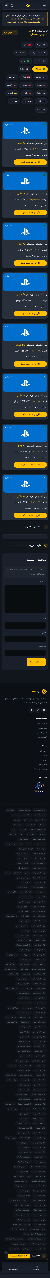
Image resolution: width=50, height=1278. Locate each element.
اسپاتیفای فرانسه (21, 979)
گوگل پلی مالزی (24, 1114)
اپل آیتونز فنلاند (40, 1205)
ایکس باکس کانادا (39, 1109)
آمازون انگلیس (40, 940)
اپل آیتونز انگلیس (39, 931)
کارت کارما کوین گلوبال (26, 849)
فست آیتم (27, 820)
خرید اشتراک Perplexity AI (15, 1239)
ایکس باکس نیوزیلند (38, 1142)
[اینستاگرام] (37, 710)
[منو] (44, 5)
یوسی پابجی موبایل (38, 839)
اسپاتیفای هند (23, 911)
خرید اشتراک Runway (37, 1244)
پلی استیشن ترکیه (39, 868)
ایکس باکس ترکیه (26, 892)
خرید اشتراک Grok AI (37, 1229)
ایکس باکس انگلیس (22, 935)
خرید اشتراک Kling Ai (18, 1229)
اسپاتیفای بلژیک (39, 950)
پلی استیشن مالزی (25, 1152)
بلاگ (45, 755)
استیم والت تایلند (39, 1114)
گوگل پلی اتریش (39, 1046)
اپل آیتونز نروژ (40, 1176)
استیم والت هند (39, 1012)
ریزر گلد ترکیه (40, 892)
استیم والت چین (26, 959)
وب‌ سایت (42, 646)
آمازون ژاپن (24, 969)
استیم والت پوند (24, 1041)
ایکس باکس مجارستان (37, 1186)
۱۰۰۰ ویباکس (40, 1248)
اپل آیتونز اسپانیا (39, 1070)
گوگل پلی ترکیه (22, 887)
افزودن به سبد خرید (30, 162)
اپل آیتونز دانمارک (39, 1210)
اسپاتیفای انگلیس (24, 998)
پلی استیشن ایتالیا (26, 1075)
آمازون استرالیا (40, 1056)
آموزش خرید (8, 32)
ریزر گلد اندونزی (40, 1051)
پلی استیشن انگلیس (38, 926)
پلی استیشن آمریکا (23, 853)
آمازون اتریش (24, 1036)
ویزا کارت (23, 829)
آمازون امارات (11, 892)
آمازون (27, 873)
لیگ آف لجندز (26, 882)
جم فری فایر (10, 810)
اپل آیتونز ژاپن (27, 1008)
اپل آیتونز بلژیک (12, 1080)
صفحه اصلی (42, 723)
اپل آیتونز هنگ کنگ (25, 1128)
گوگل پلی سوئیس (39, 993)
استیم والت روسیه (20, 1166)
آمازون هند (25, 1080)
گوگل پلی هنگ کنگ (24, 1012)
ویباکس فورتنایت (24, 810)
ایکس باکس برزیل (39, 916)
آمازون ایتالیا (25, 1022)
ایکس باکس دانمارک (38, 1200)
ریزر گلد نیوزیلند (39, 1157)
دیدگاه (43, 582)
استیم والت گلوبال (39, 853)
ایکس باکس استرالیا (22, 1123)
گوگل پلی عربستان (23, 1133)
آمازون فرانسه (40, 1008)
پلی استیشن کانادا (39, 964)
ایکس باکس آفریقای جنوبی (18, 1200)
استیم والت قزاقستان (38, 1181)
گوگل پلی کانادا (13, 974)
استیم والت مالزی (39, 1085)
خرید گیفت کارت (39, 810)
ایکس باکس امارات (23, 1220)
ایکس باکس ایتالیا (23, 983)
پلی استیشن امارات (26, 897)
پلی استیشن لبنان (23, 993)
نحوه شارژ (43, 751)
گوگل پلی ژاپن (40, 1075)
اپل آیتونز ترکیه (40, 882)
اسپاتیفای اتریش (39, 902)
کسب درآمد (42, 737)
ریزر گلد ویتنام (11, 1075)
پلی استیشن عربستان (23, 945)
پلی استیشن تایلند (39, 1118)
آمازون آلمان (25, 954)
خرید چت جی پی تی (19, 1244)
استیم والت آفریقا (24, 1099)
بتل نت (13, 829)
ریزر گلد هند (25, 931)
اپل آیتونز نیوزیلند (21, 1181)
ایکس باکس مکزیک (23, 1157)
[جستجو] (12, 5)
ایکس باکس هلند (39, 1022)
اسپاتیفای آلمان (24, 964)
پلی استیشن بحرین (24, 1046)
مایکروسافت (41, 849)
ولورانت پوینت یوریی (38, 887)
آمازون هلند (25, 1109)
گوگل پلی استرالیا (24, 1085)
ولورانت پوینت (22, 906)
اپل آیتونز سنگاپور (39, 1147)
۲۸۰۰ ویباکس (27, 1248)
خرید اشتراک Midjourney (36, 1239)
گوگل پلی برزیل (40, 1104)
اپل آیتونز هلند (12, 1022)
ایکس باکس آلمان (39, 954)
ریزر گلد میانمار (11, 1138)
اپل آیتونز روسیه (23, 1191)
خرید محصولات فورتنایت (14, 844)
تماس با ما (42, 764)
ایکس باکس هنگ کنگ (23, 1205)
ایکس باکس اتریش (24, 1051)
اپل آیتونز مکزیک (39, 1041)
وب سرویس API (40, 769)
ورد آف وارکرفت (40, 844)
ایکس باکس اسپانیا (24, 1003)
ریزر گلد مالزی (10, 964)
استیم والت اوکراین (39, 911)
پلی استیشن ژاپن (39, 1123)
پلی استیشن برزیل (39, 935)
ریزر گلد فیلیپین (24, 902)
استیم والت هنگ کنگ (38, 1166)
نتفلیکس (13, 834)
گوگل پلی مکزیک (24, 1027)
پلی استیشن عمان (39, 1032)
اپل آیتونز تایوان (39, 1099)
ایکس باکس (31, 834)
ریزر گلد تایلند (40, 1065)
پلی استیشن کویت (22, 1060)
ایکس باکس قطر (39, 1224)
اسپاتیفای (17, 873)
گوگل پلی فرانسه (39, 945)
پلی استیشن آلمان (39, 1089)
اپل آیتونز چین (12, 1109)
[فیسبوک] (31, 710)
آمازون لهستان (40, 1128)
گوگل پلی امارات (24, 921)
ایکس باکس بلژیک (39, 1036)
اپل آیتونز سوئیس (39, 1215)
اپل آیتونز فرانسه (11, 954)
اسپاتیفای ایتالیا (40, 998)
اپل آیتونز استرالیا (39, 1220)
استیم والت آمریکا (39, 877)
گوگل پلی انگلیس (39, 974)
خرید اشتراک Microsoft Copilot (34, 1234)
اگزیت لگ (42, 824)
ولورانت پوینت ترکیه (38, 863)
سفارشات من (42, 732)
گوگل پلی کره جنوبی (38, 1060)
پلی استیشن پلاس (23, 877)
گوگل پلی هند (40, 897)
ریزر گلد (7, 873)
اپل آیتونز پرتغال (20, 1186)
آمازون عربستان (22, 1142)
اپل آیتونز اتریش (10, 969)
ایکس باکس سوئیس (38, 1094)
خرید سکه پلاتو (40, 815)
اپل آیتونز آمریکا (39, 858)
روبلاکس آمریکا (40, 820)
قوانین (44, 760)
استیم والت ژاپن (23, 1147)
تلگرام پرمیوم (18, 824)
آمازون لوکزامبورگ (21, 1094)
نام (44, 619)
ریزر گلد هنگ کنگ (39, 983)
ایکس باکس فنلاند (39, 1080)
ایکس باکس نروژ (39, 1195)
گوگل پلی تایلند (40, 1152)
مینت (21, 834)
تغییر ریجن (26, 974)
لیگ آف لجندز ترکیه (24, 858)
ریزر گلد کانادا (24, 1118)
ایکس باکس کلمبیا (24, 1162)
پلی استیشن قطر (39, 1017)
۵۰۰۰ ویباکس (14, 1248)
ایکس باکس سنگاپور (22, 1210)
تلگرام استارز (31, 824)
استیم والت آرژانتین (24, 940)
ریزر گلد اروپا (10, 1104)
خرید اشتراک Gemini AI (21, 1224)
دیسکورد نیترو (23, 839)
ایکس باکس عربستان (22, 1215)
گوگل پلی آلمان (40, 959)
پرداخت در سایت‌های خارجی (21, 815)
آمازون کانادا (25, 916)
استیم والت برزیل (26, 1056)
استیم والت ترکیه (39, 921)
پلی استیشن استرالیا (38, 979)
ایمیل (43, 632)
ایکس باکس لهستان (38, 1171)
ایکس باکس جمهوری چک (22, 1176)
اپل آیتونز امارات (11, 916)
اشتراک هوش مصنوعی (37, 829)
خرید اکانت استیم (12, 988)
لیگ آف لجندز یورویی (38, 906)
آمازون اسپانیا (40, 988)
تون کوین (17, 820)
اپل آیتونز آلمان (27, 988)
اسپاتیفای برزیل (24, 868)
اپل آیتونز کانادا (25, 1138)
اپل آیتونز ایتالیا (13, 1008)
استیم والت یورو (39, 1027)
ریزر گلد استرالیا (24, 1089)
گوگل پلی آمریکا (23, 863)
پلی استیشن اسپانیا (24, 1104)
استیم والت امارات (24, 1070)
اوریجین (42, 834)
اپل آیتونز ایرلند (23, 1171)
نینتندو (28, 844)
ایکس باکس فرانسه (38, 969)
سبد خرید (43, 728)
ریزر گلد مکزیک (40, 1003)
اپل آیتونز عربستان (24, 1195)
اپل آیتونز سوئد (40, 1162)
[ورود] (6, 5)
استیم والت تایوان (39, 1133)
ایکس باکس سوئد (39, 1191)
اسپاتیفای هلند (25, 1017)
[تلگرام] (44, 710)
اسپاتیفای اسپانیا (21, 926)
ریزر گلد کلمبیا (11, 1017)
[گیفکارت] (28, 6)
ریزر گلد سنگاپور (25, 950)
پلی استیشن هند (39, 1138)
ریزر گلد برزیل (24, 1032)
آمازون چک (12, 1065)
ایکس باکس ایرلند (26, 1065)
